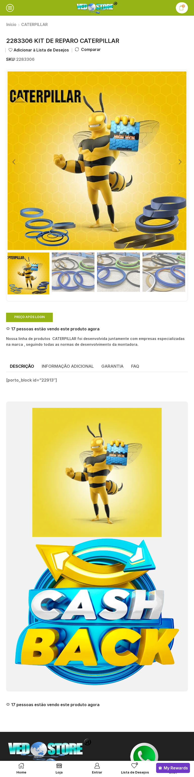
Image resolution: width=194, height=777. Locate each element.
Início (11, 24)
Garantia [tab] (112, 366)
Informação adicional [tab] (68, 366)
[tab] (22, 366)
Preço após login (29, 317)
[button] (14, 162)
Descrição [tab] (22, 366)
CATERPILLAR (34, 24)
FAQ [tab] (135, 366)
